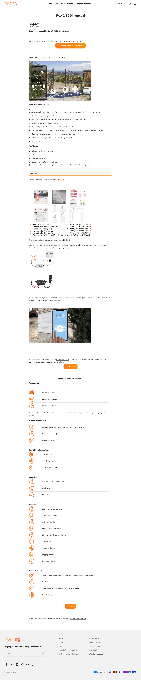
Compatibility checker (84, 3)
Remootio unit (38, 155)
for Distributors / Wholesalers (69, 654)
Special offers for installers (68, 650)
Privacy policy (94, 638)
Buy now (70, 606)
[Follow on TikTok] (32, 664)
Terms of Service (94, 642)
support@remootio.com (37, 362)
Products (59, 3)
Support (70, 3)
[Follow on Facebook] (6, 664)
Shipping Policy (94, 646)
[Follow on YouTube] (27, 664)
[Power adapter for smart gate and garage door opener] (70, 259)
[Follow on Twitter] (11, 664)
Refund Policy (94, 650)
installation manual (62, 359)
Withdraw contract (96, 654)
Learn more (71, 366)
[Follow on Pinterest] (22, 664)
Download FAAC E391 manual (70, 45)
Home (51, 3)
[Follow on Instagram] (16, 664)
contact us (61, 179)
